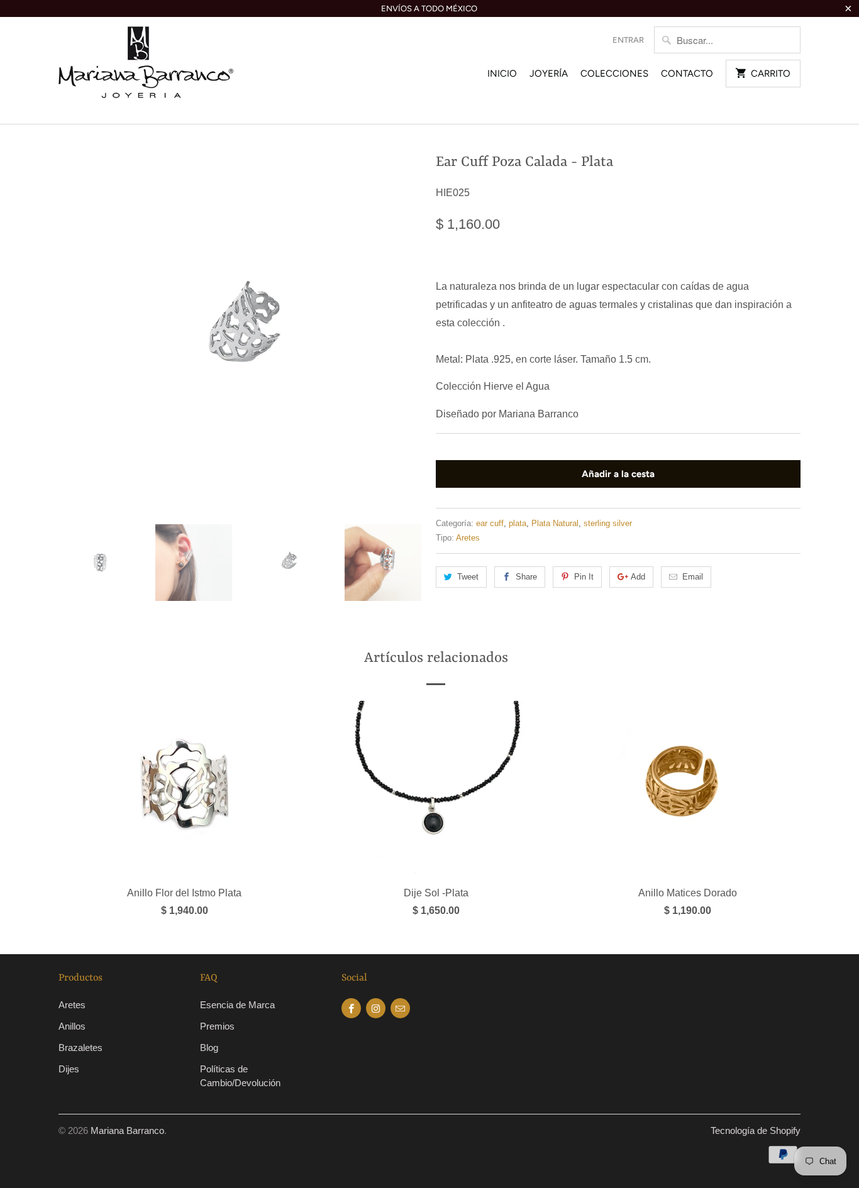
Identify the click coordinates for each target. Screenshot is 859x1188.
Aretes (468, 537)
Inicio (502, 73)
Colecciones (614, 73)
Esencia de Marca (237, 1004)
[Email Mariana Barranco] (400, 1008)
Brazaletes (80, 1047)
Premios (217, 1026)
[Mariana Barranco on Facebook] (351, 1008)
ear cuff (490, 523)
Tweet (468, 576)
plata (517, 523)
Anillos (72, 1026)
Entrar (628, 40)
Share (526, 576)
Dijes (68, 1069)
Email (692, 576)
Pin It (584, 576)
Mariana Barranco (127, 1130)
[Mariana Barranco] (146, 70)
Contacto (687, 73)
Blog (209, 1047)
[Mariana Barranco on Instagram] (375, 1008)
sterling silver (608, 523)
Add (638, 576)
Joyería (548, 73)
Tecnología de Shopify (756, 1130)
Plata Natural (555, 523)
